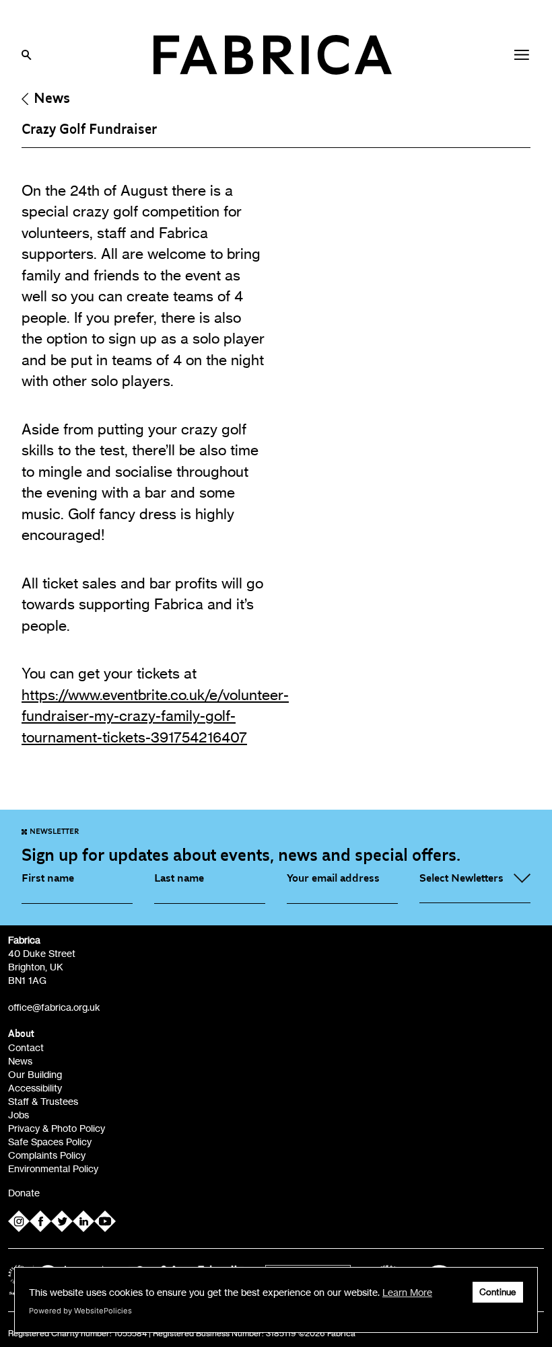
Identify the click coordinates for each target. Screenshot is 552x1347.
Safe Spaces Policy (50, 1141)
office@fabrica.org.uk (54, 1007)
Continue (497, 1292)
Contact (26, 1047)
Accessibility (35, 1087)
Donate (24, 1192)
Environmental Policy (53, 1168)
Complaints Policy (46, 1155)
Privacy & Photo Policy (56, 1128)
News (52, 98)
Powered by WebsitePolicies (80, 1310)
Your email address (333, 878)
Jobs (18, 1114)
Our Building (35, 1074)
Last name (179, 878)
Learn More (407, 1292)
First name (48, 878)
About (21, 1034)
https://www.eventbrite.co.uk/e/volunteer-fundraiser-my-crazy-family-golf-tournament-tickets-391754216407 (155, 716)
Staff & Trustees (43, 1101)
